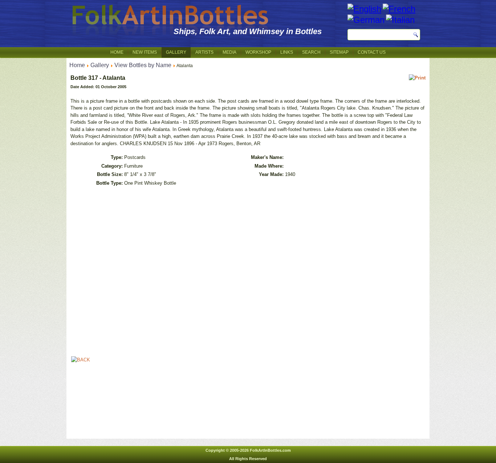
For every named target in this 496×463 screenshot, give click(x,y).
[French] (399, 9)
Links (286, 52)
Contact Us (372, 52)
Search (311, 52)
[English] (364, 9)
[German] (366, 20)
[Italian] (400, 20)
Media (229, 52)
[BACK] (80, 359)
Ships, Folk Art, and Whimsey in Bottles (248, 31)
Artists (204, 52)
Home (116, 52)
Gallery (176, 52)
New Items (145, 52)
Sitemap (339, 52)
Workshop (258, 52)
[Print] (417, 78)
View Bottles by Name (142, 65)
